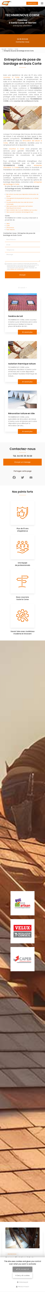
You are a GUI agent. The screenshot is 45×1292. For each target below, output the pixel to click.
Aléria (8, 223)
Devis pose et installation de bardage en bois (19, 212)
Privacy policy (23, 1287)
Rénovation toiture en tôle (21, 413)
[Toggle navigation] (42, 3)
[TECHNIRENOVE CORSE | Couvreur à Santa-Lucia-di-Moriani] (7, 3)
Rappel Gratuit (32, 3)
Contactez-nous (22, 42)
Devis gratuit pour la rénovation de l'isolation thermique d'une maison (19, 207)
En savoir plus (27, 332)
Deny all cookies (23, 1275)
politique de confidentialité (17, 269)
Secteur (10, 49)
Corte (16, 49)
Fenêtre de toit (15, 316)
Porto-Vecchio (10, 229)
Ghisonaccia (10, 227)
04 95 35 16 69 (22, 39)
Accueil (4, 49)
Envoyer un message (22, 462)
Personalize (23, 1282)
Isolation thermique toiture (22, 363)
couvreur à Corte (11, 77)
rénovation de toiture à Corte (22, 142)
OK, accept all (23, 1269)
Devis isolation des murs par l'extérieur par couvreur (21, 210)
